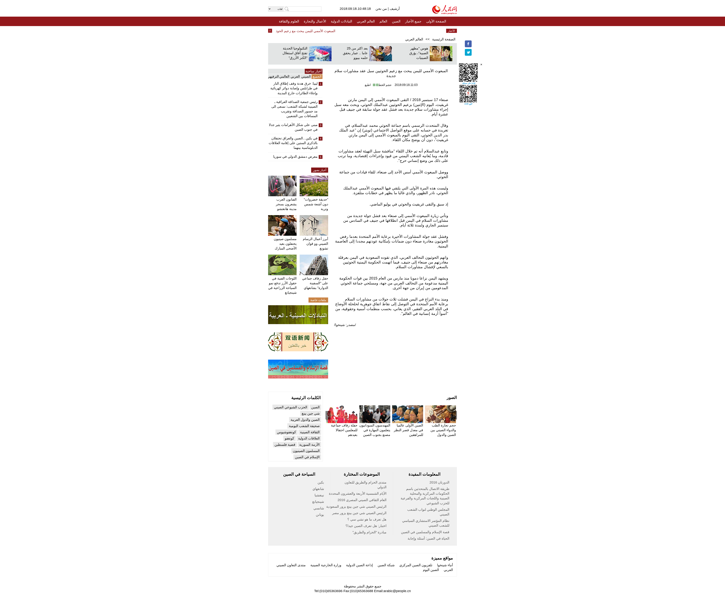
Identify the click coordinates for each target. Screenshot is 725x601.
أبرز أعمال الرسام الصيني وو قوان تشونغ (315, 243)
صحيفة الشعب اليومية (304, 426)
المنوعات (376, 31)
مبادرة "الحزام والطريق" (369, 532)
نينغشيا (319, 495)
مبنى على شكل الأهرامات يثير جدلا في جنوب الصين (293, 127)
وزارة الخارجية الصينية (325, 565)
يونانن (320, 515)
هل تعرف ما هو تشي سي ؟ (366, 519)
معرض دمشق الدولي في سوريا (295, 156)
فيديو (346, 31)
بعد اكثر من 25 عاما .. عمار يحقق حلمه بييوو (355, 53)
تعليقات (359, 31)
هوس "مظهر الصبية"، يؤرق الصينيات (418, 53)
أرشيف (394, 9)
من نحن (382, 9)
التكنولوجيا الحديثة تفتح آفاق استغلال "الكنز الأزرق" (294, 53)
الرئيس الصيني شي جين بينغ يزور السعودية (356, 506)
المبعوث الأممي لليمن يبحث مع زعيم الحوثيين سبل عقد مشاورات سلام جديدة (292, 31)
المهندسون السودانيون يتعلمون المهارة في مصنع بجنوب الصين (374, 430)
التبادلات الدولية (341, 21)
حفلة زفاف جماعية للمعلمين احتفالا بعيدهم (344, 430)
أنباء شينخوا (445, 565)
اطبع (368, 85)
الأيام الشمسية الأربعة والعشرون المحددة (357, 493)
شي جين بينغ (311, 413)
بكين (321, 482)
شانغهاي (318, 489)
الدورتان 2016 (439, 482)
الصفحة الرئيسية (443, 39)
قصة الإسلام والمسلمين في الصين (425, 532)
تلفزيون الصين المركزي (415, 565)
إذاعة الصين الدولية (359, 565)
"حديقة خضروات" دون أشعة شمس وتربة (316, 204)
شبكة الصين (386, 565)
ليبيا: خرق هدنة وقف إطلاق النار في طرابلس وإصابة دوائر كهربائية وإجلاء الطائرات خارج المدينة (294, 88)
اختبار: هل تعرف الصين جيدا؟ (366, 526)
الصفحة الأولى (436, 21)
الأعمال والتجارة (315, 21)
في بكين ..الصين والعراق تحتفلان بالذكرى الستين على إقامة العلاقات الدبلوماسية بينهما (293, 143)
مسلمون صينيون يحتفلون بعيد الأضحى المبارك (285, 243)
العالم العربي (366, 21)
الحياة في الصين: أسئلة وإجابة (428, 538)
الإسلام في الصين (307, 457)
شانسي (318, 508)
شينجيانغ (318, 502)
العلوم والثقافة (289, 21)
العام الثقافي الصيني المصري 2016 (362, 500)
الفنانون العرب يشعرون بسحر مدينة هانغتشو (286, 204)
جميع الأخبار (413, 21)
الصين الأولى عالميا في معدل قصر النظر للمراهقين (408, 430)
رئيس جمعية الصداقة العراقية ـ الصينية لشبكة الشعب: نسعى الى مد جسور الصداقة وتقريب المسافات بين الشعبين (294, 109)
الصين (396, 21)
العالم (383, 21)
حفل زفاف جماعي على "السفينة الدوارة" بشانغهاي (315, 283)
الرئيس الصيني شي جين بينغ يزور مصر (359, 513)
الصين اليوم (431, 570)
